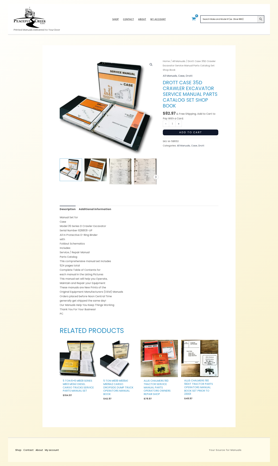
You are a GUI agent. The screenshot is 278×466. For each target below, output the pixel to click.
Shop (18, 450)
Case (181, 76)
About (39, 450)
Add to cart (190, 132)
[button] (151, 64)
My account (52, 450)
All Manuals (178, 61)
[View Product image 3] (120, 171)
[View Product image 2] (95, 170)
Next (155, 177)
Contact (28, 450)
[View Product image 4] (145, 171)
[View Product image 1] (71, 170)
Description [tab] (68, 209)
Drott (189, 76)
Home (166, 61)
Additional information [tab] (95, 209)
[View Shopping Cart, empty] (193, 19)
